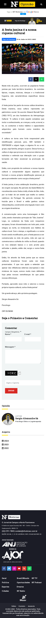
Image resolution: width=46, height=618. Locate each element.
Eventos (20, 587)
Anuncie (31, 606)
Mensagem (10, 347)
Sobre (14, 606)
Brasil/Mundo (23, 578)
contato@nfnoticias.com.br (26, 531)
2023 (6, 444)
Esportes (5, 587)
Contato (22, 606)
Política (5, 582)
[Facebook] (4, 568)
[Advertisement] (23, 484)
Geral (4, 578)
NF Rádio (21, 591)
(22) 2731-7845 (8, 531)
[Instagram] (14, 568)
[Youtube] (19, 568)
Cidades (5, 591)
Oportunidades (23, 582)
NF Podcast (37, 582)
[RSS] (24, 568)
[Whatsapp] (29, 568)
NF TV (34, 578)
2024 (6, 441)
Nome (8, 334)
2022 (6, 448)
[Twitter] (9, 568)
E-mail (28, 334)
